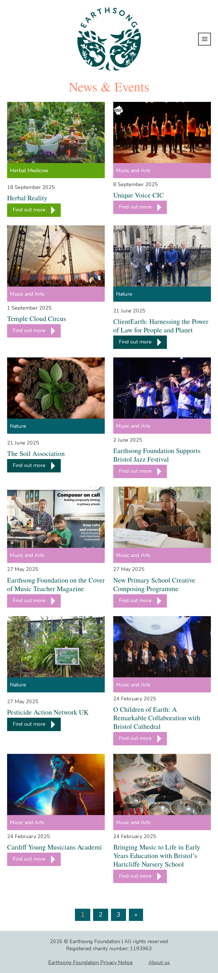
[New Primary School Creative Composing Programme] (162, 517)
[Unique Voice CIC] (162, 132)
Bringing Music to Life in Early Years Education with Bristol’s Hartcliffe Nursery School (156, 855)
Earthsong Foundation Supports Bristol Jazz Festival (156, 455)
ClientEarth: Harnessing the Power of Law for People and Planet (160, 325)
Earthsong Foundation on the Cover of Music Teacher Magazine (56, 584)
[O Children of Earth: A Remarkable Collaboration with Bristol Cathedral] (162, 646)
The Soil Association (36, 453)
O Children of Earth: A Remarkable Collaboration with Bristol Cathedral (156, 718)
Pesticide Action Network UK (48, 712)
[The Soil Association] (56, 388)
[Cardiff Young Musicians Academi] (56, 784)
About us (159, 962)
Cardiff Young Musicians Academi (54, 846)
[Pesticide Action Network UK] (56, 646)
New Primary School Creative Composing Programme (154, 584)
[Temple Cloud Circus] (56, 256)
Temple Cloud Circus (36, 318)
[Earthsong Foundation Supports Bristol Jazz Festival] (162, 388)
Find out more (30, 209)
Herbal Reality (27, 197)
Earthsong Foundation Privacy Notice (90, 962)
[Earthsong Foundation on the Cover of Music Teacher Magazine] (56, 517)
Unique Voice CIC (138, 194)
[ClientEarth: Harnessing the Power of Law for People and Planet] (162, 256)
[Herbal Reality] (56, 132)
